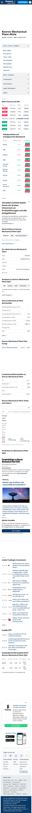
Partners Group (5, 165)
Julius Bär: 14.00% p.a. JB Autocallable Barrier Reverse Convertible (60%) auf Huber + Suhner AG (21, 607)
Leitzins (24, 794)
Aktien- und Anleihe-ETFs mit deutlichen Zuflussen (20, 614)
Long (27, 144)
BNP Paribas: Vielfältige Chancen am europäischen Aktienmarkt (21, 583)
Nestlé (5, 145)
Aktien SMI (6, 780)
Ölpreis (18, 794)
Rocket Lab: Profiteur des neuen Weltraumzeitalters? (21, 600)
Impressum (23, 762)
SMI (4, 786)
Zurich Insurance (6, 185)
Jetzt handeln (16, 531)
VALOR (4, 37)
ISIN (15, 37)
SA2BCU (26, 129)
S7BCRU (26, 112)
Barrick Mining (5, 170)
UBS (4, 150)
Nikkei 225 (15, 784)
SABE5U (26, 122)
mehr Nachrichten (7, 244)
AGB (21, 769)
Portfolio (13, 792)
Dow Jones (16, 782)
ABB (4, 160)
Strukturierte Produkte (16, 790)
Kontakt (5, 762)
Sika (4, 190)
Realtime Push (7, 67)
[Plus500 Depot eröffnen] (9, 3)
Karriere (5, 764)
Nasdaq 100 (7, 784)
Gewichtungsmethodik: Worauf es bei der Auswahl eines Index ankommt (19, 641)
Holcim (5, 175)
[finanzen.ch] (10, 1)
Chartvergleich (7, 60)
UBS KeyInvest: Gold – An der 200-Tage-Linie (20, 595)
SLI (16, 780)
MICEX (4, 663)
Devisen (23, 786)
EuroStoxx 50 (7, 782)
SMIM (20, 780)
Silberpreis (22, 788)
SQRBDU (26, 115)
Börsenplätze (7, 64)
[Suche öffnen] (30, 2)
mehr (3, 335)
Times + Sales (7, 57)
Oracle (5, 180)
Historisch (6, 70)
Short (27, 145)
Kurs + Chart (7, 50)
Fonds (5, 790)
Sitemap (5, 769)
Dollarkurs (6, 788)
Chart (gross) (7, 54)
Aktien (17, 786)
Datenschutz (23, 764)
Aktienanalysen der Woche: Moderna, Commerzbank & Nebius (21, 565)
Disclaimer (23, 766)
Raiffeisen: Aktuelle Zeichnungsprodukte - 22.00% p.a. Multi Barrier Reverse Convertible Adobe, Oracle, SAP (21, 574)
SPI (12, 780)
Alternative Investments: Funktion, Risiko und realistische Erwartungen (18, 647)
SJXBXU (26, 108)
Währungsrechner (9, 794)
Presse (5, 766)
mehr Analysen (6, 295)
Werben (15, 764)
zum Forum (5, 466)
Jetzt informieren (7, 223)
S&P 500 (22, 784)
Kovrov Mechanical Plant (9, 347)
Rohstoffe (6, 792)
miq (3, 668)
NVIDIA (5, 155)
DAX (25, 780)
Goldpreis (10, 786)
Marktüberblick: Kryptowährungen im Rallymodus (19, 589)
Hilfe (14, 762)
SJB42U (26, 125)
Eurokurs (14, 788)
